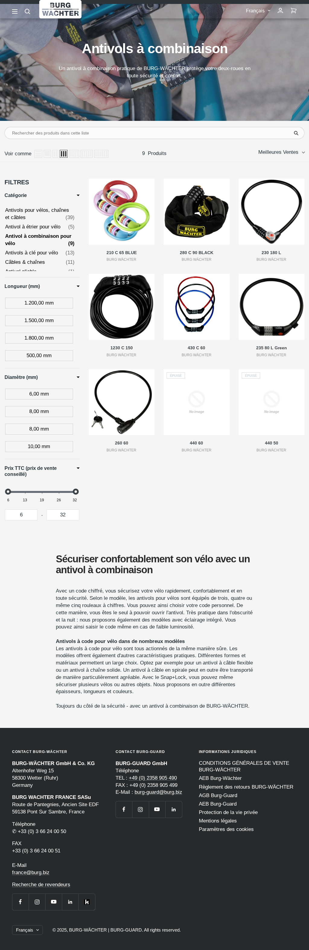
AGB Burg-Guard (218, 795)
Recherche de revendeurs (41, 884)
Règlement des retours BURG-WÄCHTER (246, 787)
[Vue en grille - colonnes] (55, 154)
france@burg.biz (30, 872)
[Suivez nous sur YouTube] (53, 901)
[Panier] (293, 11)
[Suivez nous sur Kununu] (86, 901)
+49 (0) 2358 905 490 (153, 778)
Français (255, 10)
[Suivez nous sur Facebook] (20, 901)
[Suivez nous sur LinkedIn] (70, 901)
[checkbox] (39, 303)
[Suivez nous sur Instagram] (37, 901)
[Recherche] (27, 11)
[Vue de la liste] (38, 154)
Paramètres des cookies (226, 829)
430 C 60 (196, 347)
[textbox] (21, 514)
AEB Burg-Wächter (220, 778)
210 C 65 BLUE (122, 252)
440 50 (271, 443)
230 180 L (271, 252)
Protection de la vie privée (228, 812)
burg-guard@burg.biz (158, 792)
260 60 (121, 443)
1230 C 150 (121, 347)
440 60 (196, 443)
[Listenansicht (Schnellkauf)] (47, 154)
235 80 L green (271, 347)
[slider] (8, 492)
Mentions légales (218, 821)
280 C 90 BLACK (196, 252)
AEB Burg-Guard (218, 804)
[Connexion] (280, 11)
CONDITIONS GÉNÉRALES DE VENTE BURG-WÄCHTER (244, 766)
